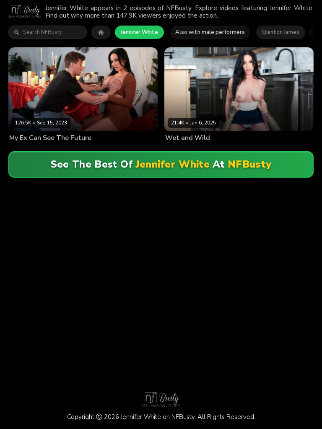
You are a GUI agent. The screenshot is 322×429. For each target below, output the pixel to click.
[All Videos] (101, 32)
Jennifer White (139, 32)
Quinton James (280, 32)
